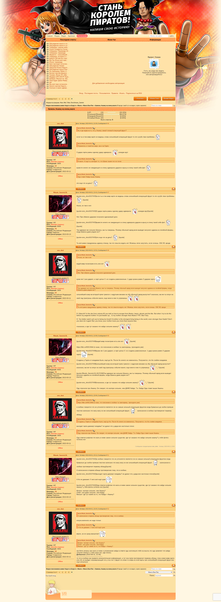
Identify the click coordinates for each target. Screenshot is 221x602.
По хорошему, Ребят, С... (58, 71)
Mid (65, 102)
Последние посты (91, 93)
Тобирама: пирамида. (57, 53)
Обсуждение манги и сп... (59, 44)
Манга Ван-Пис (88, 105)
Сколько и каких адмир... (58, 88)
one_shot (60, 123)
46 (108, 123)
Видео (63, 36)
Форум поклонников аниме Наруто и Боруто (61, 105)
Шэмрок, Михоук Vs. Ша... (59, 79)
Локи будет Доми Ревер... (58, 80)
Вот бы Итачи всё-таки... (58, 60)
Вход (81, 93)
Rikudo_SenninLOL (60, 192)
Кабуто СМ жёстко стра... (58, 58)
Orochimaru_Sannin (77, 102)
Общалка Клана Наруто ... (59, 67)
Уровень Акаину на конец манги (105, 105)
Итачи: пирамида (55, 62)
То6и (68, 102)
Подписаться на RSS (134, 93)
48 (108, 250)
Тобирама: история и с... (58, 56)
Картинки (71, 36)
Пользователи (104, 93)
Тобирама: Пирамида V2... (59, 51)
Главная (49, 36)
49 (108, 336)
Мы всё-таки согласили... (58, 84)
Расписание (82, 36)
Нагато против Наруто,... (58, 86)
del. (50, 82)
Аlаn (61, 102)
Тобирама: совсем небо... (59, 47)
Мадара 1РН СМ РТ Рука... (59, 77)
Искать (122, 93)
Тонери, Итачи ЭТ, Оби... (58, 75)
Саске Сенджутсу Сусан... (59, 49)
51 (108, 455)
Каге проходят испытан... (58, 64)
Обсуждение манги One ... (59, 69)
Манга (80, 105)
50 (108, 395)
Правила (114, 93)
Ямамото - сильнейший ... (59, 55)
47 (108, 192)
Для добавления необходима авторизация (108, 83)
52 (108, 509)
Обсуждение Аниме (56, 66)
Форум (57, 36)
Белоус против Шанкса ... (58, 73)
